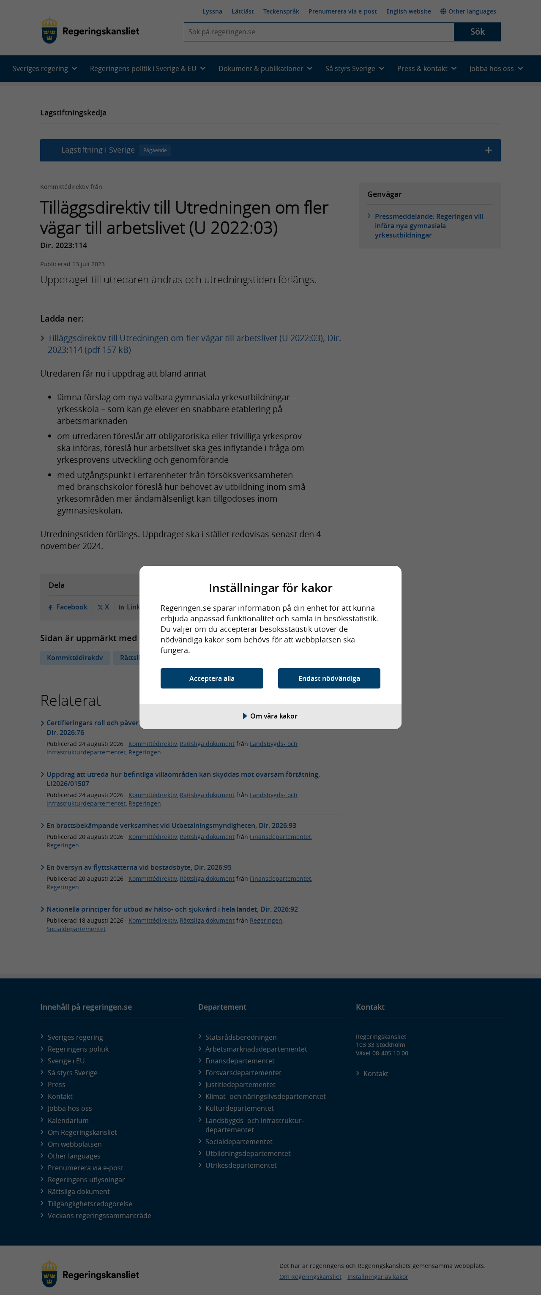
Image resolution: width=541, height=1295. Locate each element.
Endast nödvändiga (329, 678)
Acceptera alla (212, 678)
